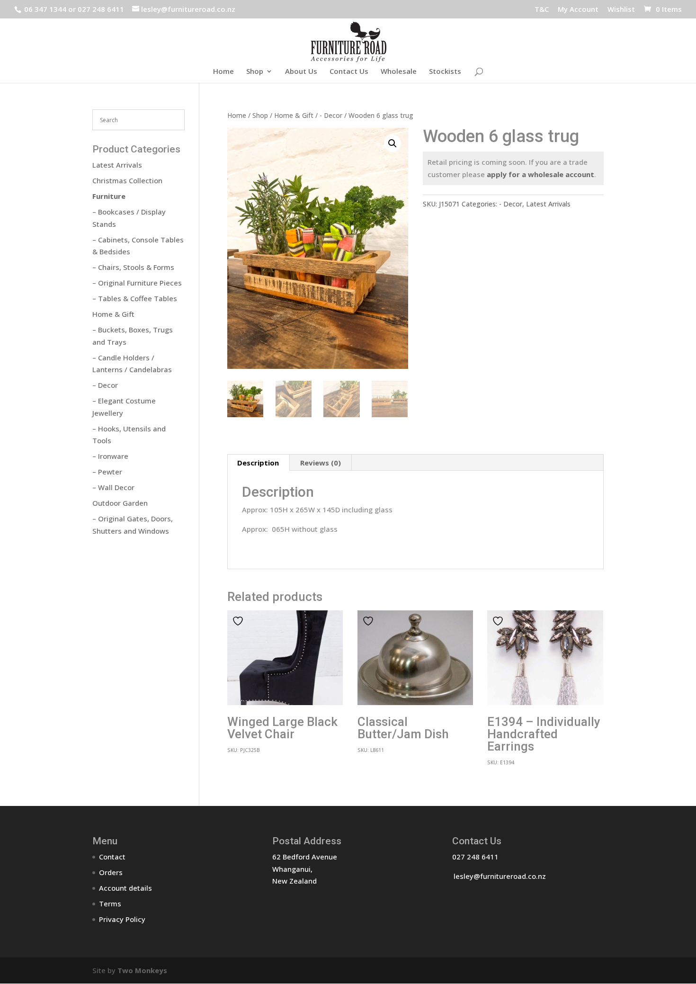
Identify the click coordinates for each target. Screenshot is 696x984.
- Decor (331, 115)
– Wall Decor (113, 487)
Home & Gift (293, 115)
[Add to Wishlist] (239, 621)
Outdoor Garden (120, 503)
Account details (125, 888)
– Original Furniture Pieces (137, 282)
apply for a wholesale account (540, 174)
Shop (254, 72)
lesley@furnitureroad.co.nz (500, 876)
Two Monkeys (142, 970)
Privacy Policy (122, 919)
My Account (578, 10)
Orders (111, 872)
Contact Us (349, 72)
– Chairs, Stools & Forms (133, 267)
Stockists (445, 72)
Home (223, 72)
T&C (542, 10)
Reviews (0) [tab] (320, 462)
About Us (301, 72)
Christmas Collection (127, 180)
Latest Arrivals (548, 203)
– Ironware (110, 456)
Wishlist (621, 10)
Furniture (108, 196)
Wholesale (399, 72)
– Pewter (107, 471)
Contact (112, 856)
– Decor (105, 385)
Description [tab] (258, 462)
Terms (110, 903)
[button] (392, 143)
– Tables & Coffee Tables (134, 298)
